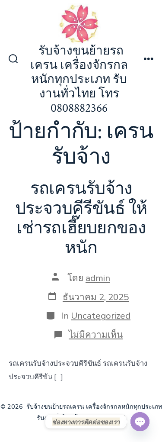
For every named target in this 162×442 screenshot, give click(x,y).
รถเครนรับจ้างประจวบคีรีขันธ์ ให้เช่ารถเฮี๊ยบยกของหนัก (81, 218)
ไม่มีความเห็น (96, 335)
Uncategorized (100, 316)
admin (98, 278)
